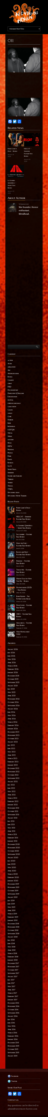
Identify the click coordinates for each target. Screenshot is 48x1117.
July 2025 (11, 689)
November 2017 (13, 967)
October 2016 (13, 1010)
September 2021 (13, 815)
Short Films (12, 469)
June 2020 (11, 864)
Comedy (11, 380)
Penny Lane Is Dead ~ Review (12, 150)
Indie (9, 423)
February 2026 (13, 669)
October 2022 (13, 775)
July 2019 (11, 900)
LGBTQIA (11, 430)
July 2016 (11, 1019)
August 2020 (13, 857)
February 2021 (13, 838)
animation (11, 367)
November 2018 (13, 927)
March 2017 (12, 993)
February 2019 (13, 917)
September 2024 (13, 705)
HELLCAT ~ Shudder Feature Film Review (28, 152)
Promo (10, 453)
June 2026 (11, 656)
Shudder (11, 473)
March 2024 (12, 722)
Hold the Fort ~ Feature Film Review (23, 544)
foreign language (14, 403)
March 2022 (12, 798)
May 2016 (11, 1026)
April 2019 (11, 910)
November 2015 (13, 1046)
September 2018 (13, 934)
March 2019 (12, 914)
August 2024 (13, 709)
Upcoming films (13, 492)
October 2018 (13, 930)
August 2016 (13, 1016)
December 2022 (13, 768)
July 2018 (11, 940)
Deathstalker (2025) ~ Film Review (24, 588)
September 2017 (13, 973)
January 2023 (13, 765)
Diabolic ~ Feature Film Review (23, 562)
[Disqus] (24, 250)
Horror (10, 420)
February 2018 (13, 957)
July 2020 (11, 861)
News (10, 443)
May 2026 (12, 659)
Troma (10, 486)
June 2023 (11, 748)
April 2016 (11, 1029)
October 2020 (13, 851)
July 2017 (11, 980)
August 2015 (12, 1056)
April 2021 (11, 831)
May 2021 (11, 828)
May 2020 (12, 867)
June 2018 (11, 943)
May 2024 (11, 715)
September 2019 (13, 894)
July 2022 (11, 785)
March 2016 (12, 1033)
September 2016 (13, 1013)
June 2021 (11, 824)
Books (10, 377)
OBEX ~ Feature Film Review (24, 615)
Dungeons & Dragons (16, 393)
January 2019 (12, 920)
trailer (10, 482)
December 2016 (13, 1003)
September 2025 (13, 682)
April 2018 (11, 950)
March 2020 (13, 874)
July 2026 (11, 653)
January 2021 (12, 841)
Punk (9, 456)
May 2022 (11, 791)
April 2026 (12, 662)
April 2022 (11, 795)
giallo (10, 413)
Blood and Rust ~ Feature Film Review (23, 553)
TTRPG (10, 489)
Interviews (11, 426)
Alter (10, 363)
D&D (9, 387)
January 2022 (13, 805)
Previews (11, 449)
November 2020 (14, 848)
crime (10, 383)
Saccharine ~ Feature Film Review (24, 535)
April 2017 (11, 990)
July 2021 (11, 821)
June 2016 (11, 1023)
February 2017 (13, 996)
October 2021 (13, 811)
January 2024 (13, 729)
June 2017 (11, 983)
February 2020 (13, 877)
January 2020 (13, 881)
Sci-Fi (10, 466)
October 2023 (13, 739)
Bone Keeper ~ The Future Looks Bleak (23, 597)
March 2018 (12, 953)
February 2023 (13, 762)
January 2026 (13, 672)
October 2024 (13, 702)
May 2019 (11, 907)
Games (10, 410)
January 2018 (12, 960)
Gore (9, 416)
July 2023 (11, 745)
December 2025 (13, 676)
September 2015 (13, 1052)
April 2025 (11, 696)
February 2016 (13, 1036)
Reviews (10, 463)
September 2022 (13, 778)
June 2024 (11, 712)
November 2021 (13, 808)
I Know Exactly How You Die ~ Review (24, 580)
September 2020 (14, 854)
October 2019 (13, 891)
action (10, 360)
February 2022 (13, 801)
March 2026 (12, 666)
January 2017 (12, 1000)
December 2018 (13, 924)
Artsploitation (13, 373)
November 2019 (13, 887)
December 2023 (13, 732)
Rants (10, 459)
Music (10, 436)
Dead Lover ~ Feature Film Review (24, 606)
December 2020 (14, 844)
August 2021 (12, 818)
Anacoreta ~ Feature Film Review (24, 624)
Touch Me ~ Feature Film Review (23, 571)
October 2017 (13, 970)
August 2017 (12, 976)
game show (12, 406)
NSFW (10, 446)
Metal (10, 433)
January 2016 (13, 1039)
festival (10, 400)
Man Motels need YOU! (22, 633)
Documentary (13, 390)
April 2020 (12, 871)
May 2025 (11, 692)
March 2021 (12, 834)
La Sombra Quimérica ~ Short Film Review (12, 184)
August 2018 (12, 937)
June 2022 (11, 788)
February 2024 (13, 725)
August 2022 (13, 781)
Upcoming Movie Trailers (17, 496)
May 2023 (11, 752)
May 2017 (11, 986)
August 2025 (13, 686)
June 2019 (11, 904)
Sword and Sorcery (15, 476)
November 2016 (13, 1006)
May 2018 (11, 947)
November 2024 (13, 699)
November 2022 (13, 772)
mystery (11, 440)
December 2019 (13, 884)
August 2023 (13, 742)
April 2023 (12, 755)
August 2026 (13, 649)
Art (9, 370)
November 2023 (13, 735)
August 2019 (12, 897)
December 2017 (13, 963)
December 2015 (13, 1043)
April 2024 (12, 719)
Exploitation (12, 397)
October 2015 (13, 1049)
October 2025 (13, 679)
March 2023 (12, 758)
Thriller (10, 479)
